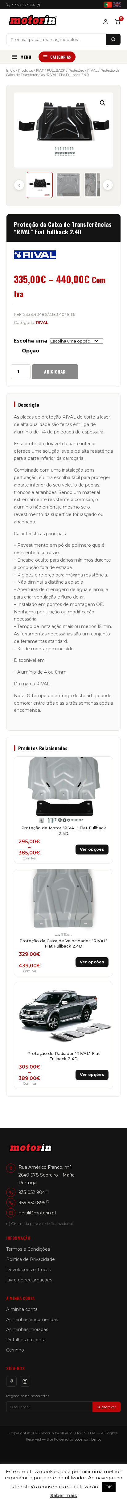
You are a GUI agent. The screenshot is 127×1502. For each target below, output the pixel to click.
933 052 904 (26, 4)
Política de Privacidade (30, 1259)
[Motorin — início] (34, 21)
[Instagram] (25, 1381)
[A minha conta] (105, 21)
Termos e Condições (28, 1249)
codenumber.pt (88, 1439)
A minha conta (22, 1309)
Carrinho (15, 1350)
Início (10, 70)
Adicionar (55, 371)
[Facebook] (11, 1381)
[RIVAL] (35, 255)
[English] (117, 4)
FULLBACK (56, 70)
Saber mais (63, 1495)
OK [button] (108, 1486)
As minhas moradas (27, 1329)
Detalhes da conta (26, 1340)
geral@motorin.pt (37, 1213)
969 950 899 (32, 1202)
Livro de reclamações (29, 1280)
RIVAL (92, 70)
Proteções (76, 70)
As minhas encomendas (32, 1319)
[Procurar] (113, 39)
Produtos (25, 70)
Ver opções (92, 849)
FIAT (40, 70)
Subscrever (106, 1407)
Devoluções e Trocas (28, 1269)
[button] (102, 103)
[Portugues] (108, 4)
